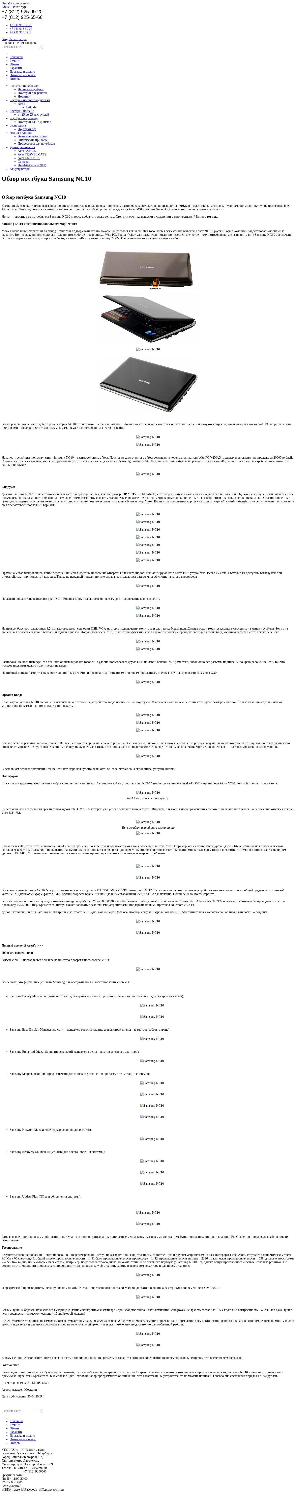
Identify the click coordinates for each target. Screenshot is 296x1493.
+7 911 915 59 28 (21, 25)
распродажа (18, 125)
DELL (22, 103)
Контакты (16, 57)
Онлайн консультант (16, 3)
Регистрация (18, 39)
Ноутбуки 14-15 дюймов (34, 121)
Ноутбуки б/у (27, 129)
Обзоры (15, 78)
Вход (5, 39)
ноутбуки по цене (22, 111)
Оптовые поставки (23, 75)
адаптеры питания (22, 147)
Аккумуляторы (20, 169)
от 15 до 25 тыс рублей (33, 114)
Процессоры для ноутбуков (36, 143)
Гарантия (16, 68)
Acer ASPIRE (27, 150)
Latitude (31, 107)
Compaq (23, 161)
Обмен (14, 64)
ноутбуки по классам (24, 85)
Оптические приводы (33, 140)
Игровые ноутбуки (30, 89)
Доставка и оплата (22, 71)
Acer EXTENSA (29, 158)
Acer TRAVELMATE (32, 154)
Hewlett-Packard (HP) (32, 165)
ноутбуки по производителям (30, 100)
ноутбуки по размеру (24, 118)
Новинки (24, 96)
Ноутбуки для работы (32, 93)
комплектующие (21, 132)
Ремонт (15, 60)
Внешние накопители (33, 136)
